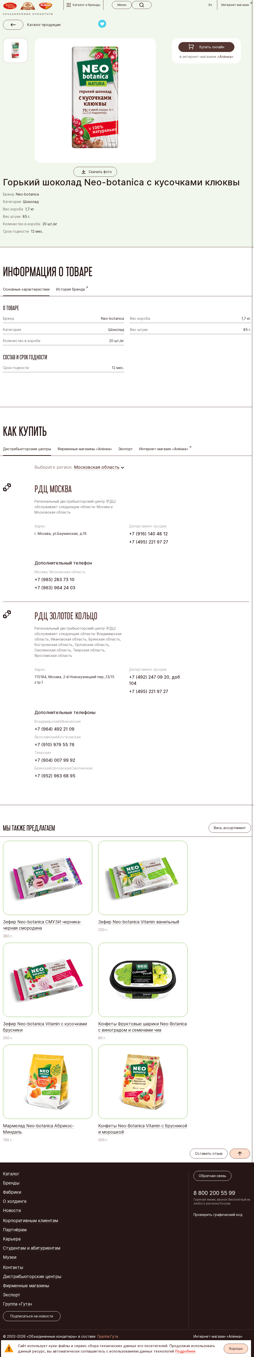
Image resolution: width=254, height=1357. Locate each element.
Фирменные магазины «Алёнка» (85, 449)
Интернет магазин (235, 5)
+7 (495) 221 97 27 (148, 542)
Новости (12, 1210)
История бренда (70, 289)
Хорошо (236, 1348)
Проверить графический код (217, 1214)
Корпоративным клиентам (30, 1220)
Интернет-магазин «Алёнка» (163, 449)
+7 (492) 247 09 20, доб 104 (154, 680)
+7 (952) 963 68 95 (54, 775)
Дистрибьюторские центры (32, 1276)
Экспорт (126, 449)
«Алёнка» (225, 56)
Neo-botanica (27, 194)
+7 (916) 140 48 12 (148, 533)
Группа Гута (107, 1336)
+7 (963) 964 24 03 (54, 587)
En (210, 5)
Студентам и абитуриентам (31, 1248)
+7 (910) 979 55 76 (54, 744)
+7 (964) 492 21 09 (54, 729)
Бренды (11, 1183)
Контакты (13, 1267)
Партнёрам (15, 1229)
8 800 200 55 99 (214, 1193)
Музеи (9, 1257)
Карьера (12, 1238)
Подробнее (185, 1351)
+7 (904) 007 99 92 (54, 760)
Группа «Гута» (17, 1304)
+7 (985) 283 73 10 (54, 579)
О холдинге (15, 1201)
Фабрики (12, 1192)
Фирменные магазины (26, 1285)
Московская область (97, 467)
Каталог (11, 1173)
